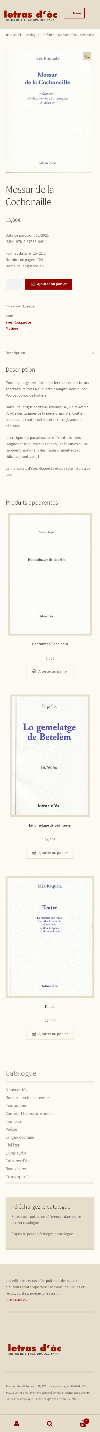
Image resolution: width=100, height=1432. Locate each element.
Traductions (16, 1105)
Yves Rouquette (18, 322)
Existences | (42, 1399)
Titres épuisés (18, 1176)
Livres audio (16, 1153)
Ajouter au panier (52, 283)
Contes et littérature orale (29, 1113)
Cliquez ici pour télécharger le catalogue (42, 1233)
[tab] (50, 353)
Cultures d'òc (17, 1161)
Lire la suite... (16, 1299)
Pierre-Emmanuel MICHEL (65, 1399)
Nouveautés (16, 1089)
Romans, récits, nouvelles (28, 1097)
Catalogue (32, 35)
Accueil (15, 35)
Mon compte (16, 1423)
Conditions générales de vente (71, 1392)
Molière (12, 328)
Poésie (11, 1129)
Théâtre (48, 35)
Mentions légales (40, 1392)
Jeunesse (14, 1121)
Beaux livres (16, 1169)
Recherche (50, 1423)
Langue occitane (20, 1137)
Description (15, 352)
